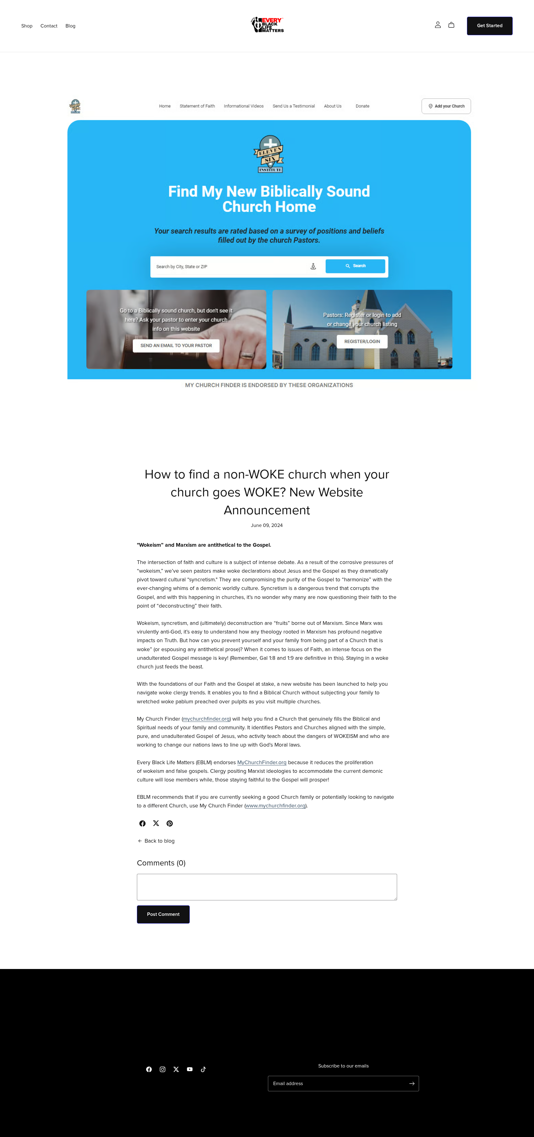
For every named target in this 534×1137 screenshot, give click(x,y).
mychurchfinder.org (206, 719)
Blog (70, 26)
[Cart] (454, 25)
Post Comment (163, 914)
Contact (48, 26)
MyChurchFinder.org (261, 762)
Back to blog (160, 841)
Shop (26, 26)
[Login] (438, 24)
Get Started (489, 26)
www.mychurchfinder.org (275, 805)
